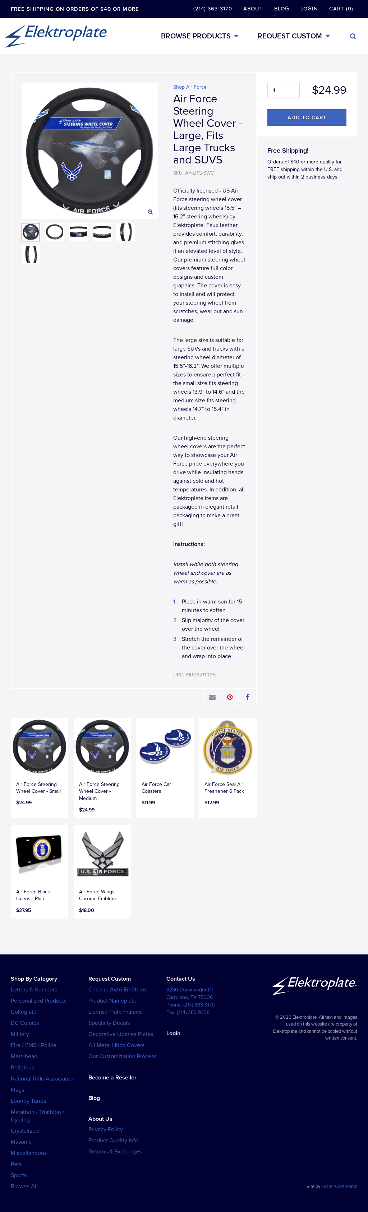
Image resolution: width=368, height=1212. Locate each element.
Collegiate (24, 1012)
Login (309, 8)
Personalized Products (38, 1000)
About (253, 8)
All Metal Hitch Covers (116, 1045)
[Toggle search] (353, 36)
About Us (100, 1119)
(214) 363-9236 (193, 1012)
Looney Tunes (28, 1101)
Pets (16, 1164)
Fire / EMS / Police (33, 1045)
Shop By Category (34, 978)
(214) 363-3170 (212, 8)
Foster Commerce (339, 1186)
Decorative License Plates (120, 1034)
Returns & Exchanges (115, 1151)
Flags (17, 1089)
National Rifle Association (43, 1078)
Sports (19, 1175)
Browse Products (196, 36)
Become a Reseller (112, 1077)
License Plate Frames (115, 1012)
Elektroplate (57, 36)
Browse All (24, 1186)
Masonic (21, 1142)
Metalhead (24, 1056)
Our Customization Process (122, 1056)
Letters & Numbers (34, 989)
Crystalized (25, 1130)
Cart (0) (341, 8)
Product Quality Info (113, 1140)
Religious (22, 1067)
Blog (281, 8)
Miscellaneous (29, 1153)
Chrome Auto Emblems (117, 989)
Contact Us (180, 978)
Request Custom (290, 36)
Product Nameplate (112, 1000)
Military (20, 1034)
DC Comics (25, 1023)
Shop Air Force (190, 87)
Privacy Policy (105, 1129)
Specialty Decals (109, 1023)
